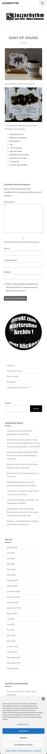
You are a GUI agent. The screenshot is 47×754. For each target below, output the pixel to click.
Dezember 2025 (13, 591)
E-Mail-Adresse (11, 260)
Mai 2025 (10, 630)
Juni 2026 (11, 558)
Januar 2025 (12, 652)
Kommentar (10, 202)
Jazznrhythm (10, 3)
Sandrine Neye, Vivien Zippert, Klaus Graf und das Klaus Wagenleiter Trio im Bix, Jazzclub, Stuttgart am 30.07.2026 (23, 443)
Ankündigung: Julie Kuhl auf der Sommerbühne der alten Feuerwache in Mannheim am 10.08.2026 (22, 512)
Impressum (37, 751)
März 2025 (11, 641)
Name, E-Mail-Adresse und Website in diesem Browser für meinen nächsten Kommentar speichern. (22, 287)
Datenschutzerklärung (25, 751)
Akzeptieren (23, 731)
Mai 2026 (10, 564)
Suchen (8, 403)
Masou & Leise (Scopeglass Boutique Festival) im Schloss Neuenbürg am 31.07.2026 (22, 455)
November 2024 (13, 663)
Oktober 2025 (13, 602)
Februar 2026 (12, 580)
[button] (43, 699)
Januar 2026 (12, 586)
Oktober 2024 (13, 668)
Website (7, 272)
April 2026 (11, 569)
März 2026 (11, 575)
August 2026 (12, 547)
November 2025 (13, 597)
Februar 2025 (12, 646)
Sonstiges (11, 382)
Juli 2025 (10, 619)
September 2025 (14, 608)
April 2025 (11, 635)
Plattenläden (12, 376)
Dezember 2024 (13, 657)
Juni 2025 (11, 624)
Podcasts (11, 365)
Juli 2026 (10, 553)
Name (7, 248)
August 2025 (12, 613)
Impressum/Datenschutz (17, 387)
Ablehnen (23, 738)
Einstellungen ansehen (23, 744)
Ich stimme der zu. (21, 242)
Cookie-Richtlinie (11, 751)
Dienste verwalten (23, 724)
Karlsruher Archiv (14, 371)
